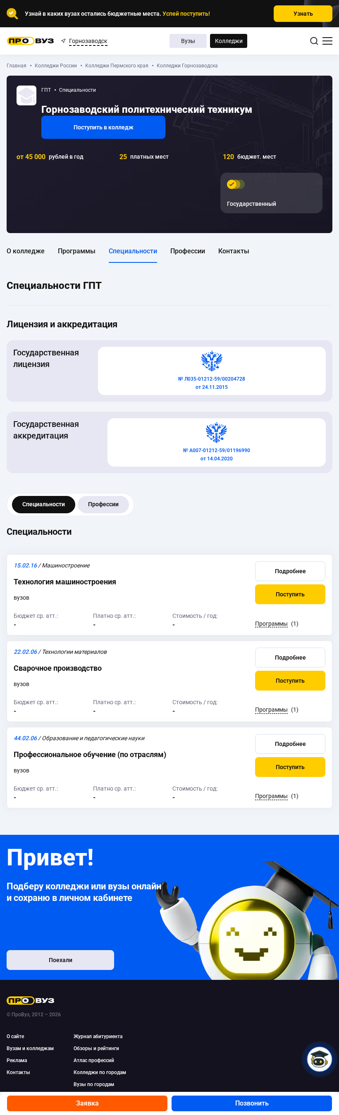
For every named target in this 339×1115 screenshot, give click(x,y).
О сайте (15, 1036)
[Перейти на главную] (30, 41)
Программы (76, 251)
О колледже (26, 251)
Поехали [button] (60, 960)
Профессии (187, 251)
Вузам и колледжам (30, 1048)
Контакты (233, 251)
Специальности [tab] (43, 504)
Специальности (133, 251)
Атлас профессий (94, 1060)
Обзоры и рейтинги (96, 1048)
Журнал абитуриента (98, 1036)
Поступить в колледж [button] (104, 127)
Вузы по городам (94, 1084)
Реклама (17, 1060)
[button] (290, 571)
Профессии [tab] (103, 504)
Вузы (188, 41)
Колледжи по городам (100, 1072)
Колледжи (229, 41)
